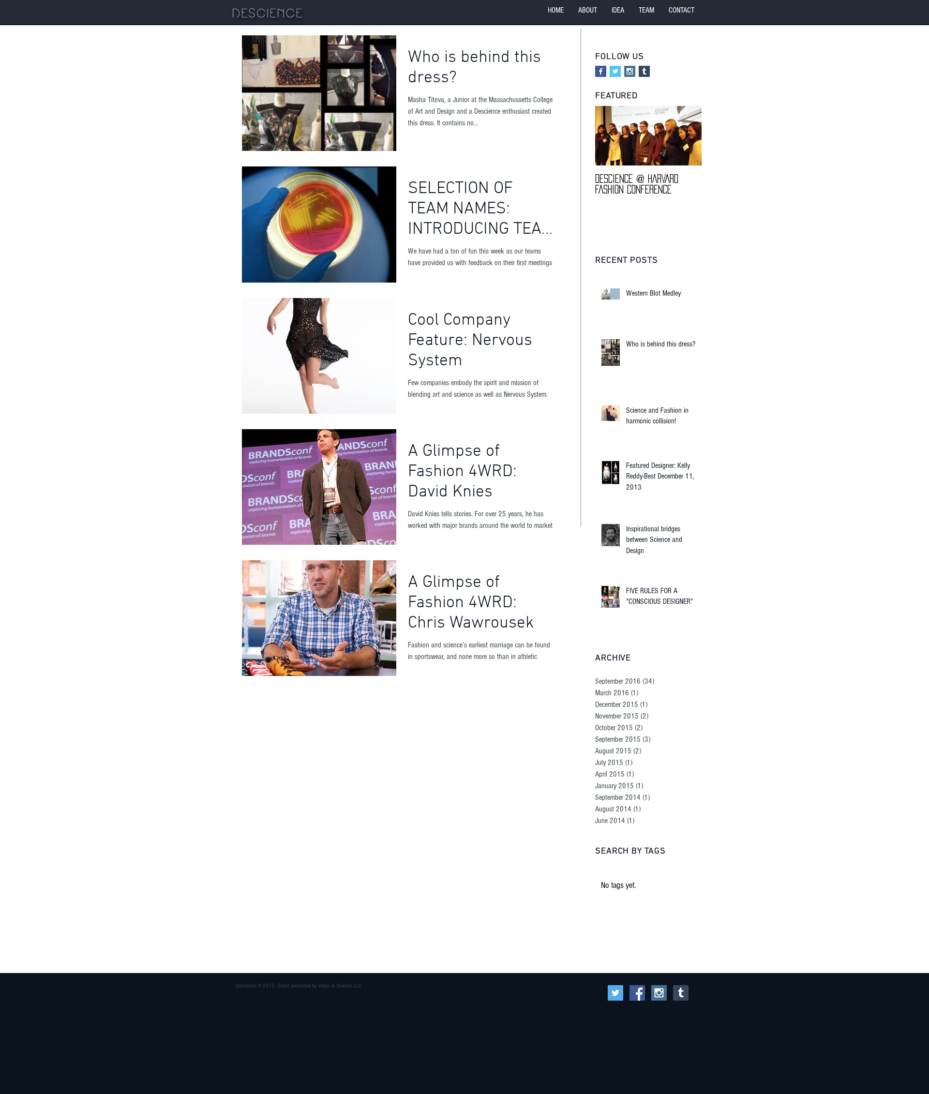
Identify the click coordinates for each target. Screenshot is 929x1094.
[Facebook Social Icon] (637, 993)
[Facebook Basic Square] (600, 71)
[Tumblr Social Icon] (644, 71)
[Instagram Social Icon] (629, 71)
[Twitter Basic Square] (615, 71)
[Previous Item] (610, 136)
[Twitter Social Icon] (615, 993)
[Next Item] (686, 136)
